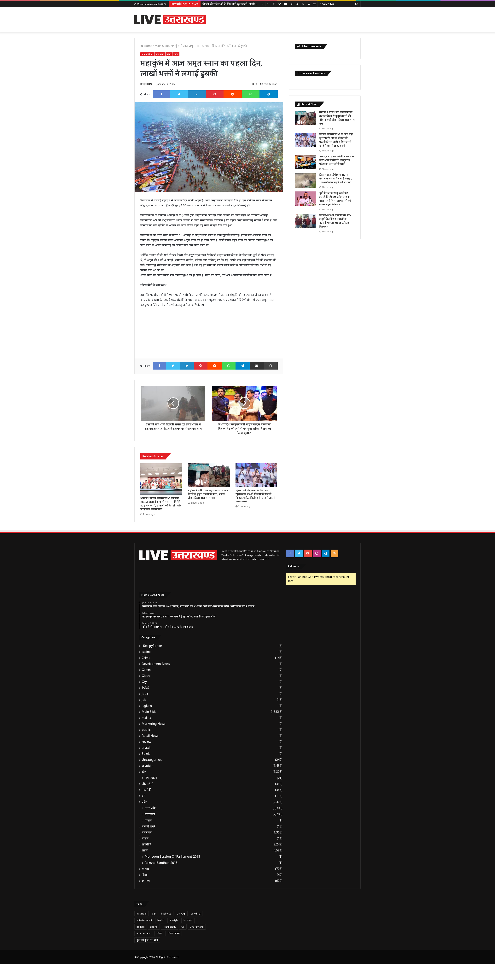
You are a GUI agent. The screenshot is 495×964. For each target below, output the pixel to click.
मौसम (145, 838)
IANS (145, 688)
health (160, 920)
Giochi (146, 676)
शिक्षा (145, 875)
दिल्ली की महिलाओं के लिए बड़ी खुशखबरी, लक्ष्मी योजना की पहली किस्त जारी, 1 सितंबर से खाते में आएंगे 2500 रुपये (255, 496)
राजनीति (146, 844)
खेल (144, 772)
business (166, 913)
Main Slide (162, 46)
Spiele (146, 754)
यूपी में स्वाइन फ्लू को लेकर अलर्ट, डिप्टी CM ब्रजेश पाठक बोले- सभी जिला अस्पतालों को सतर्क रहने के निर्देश (335, 199)
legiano (147, 706)
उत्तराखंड (150, 814)
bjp (154, 913)
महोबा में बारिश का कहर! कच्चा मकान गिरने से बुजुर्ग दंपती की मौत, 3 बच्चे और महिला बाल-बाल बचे (208, 494)
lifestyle (174, 920)
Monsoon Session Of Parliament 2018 (172, 856)
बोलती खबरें (148, 826)
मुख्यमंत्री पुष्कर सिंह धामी (147, 940)
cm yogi (181, 913)
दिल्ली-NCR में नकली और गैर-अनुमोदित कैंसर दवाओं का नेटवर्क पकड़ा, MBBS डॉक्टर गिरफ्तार (335, 221)
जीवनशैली (147, 784)
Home (147, 46)
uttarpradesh (144, 933)
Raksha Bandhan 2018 (161, 863)
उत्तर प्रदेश (160, 54)
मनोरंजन (147, 832)
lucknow (187, 920)
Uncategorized (152, 760)
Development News (156, 664)
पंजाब (148, 820)
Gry (144, 682)
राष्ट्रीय (176, 54)
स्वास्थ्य (146, 881)
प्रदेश (169, 54)
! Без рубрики (152, 646)
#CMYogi (142, 913)
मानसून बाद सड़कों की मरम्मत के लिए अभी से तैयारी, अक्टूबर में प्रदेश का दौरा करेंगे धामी (250, 4)
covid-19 (195, 913)
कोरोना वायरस (174, 933)
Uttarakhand (197, 926)
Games (146, 670)
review (146, 742)
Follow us (293, 566)
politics (141, 926)
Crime (146, 658)
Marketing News (154, 724)
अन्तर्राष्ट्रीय (147, 766)
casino (146, 652)
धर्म (144, 796)
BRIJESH (144, 84)
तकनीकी (146, 790)
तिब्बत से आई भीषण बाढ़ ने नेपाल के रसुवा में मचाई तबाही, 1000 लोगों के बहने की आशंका (335, 179)
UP (182, 926)
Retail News (150, 736)
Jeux (145, 694)
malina (146, 718)
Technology (169, 926)
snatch (146, 748)
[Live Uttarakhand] (170, 19)
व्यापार (145, 869)
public (146, 730)
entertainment (144, 920)
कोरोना (159, 933)
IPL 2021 (151, 778)
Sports (154, 926)
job (144, 700)
